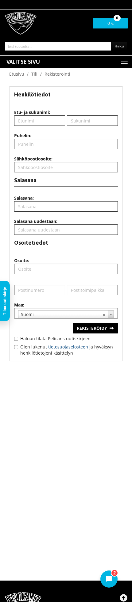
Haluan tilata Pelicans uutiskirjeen (55, 338)
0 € (112, 22)
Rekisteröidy (92, 328)
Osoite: (21, 260)
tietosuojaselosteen (68, 347)
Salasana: (24, 198)
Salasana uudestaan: (35, 221)
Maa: (19, 305)
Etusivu (16, 74)
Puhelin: (22, 135)
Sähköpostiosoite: (33, 159)
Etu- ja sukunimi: (32, 112)
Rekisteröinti (57, 74)
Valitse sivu (23, 61)
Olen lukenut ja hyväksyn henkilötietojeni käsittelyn (66, 350)
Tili (34, 74)
